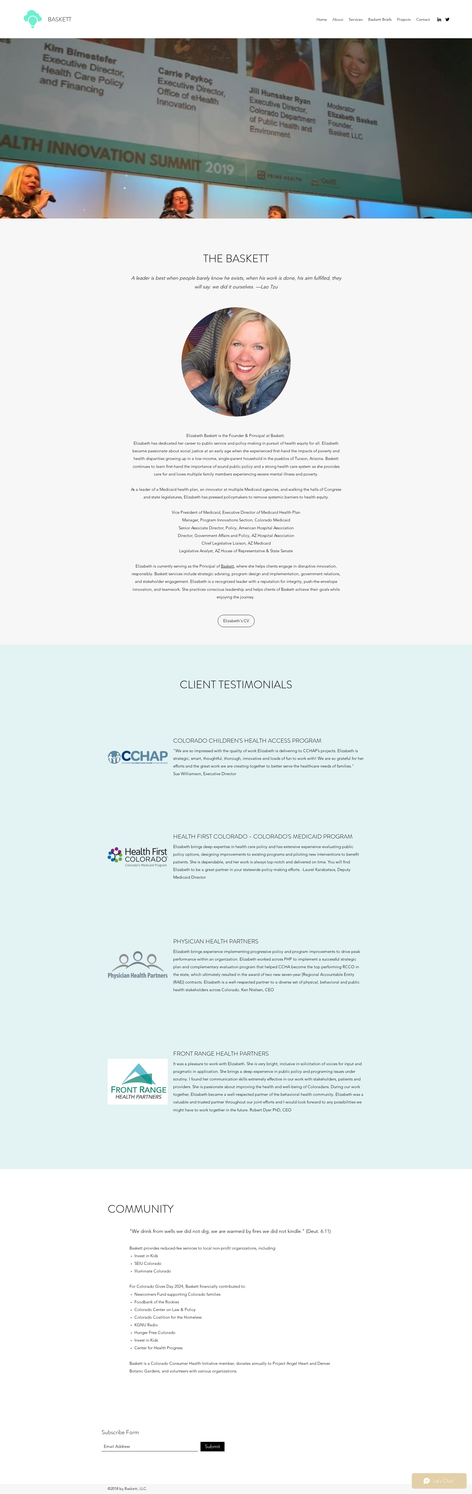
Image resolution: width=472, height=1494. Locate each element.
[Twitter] (447, 19)
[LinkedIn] (439, 19)
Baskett (227, 566)
